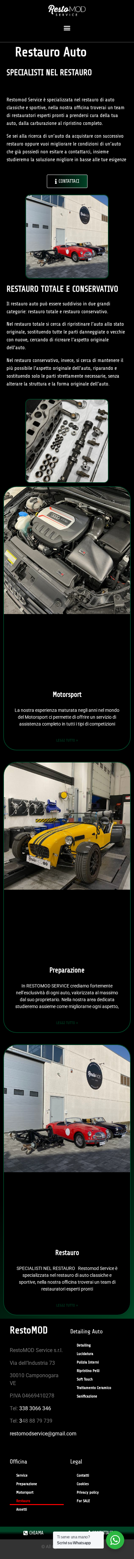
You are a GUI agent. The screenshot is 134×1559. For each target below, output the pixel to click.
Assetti (21, 1509)
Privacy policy (88, 1492)
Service (22, 1475)
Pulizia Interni (88, 1362)
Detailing (84, 1345)
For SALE (83, 1501)
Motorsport (67, 694)
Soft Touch (85, 1379)
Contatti (83, 1475)
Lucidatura (85, 1353)
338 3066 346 (35, 1408)
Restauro (67, 1253)
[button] (67, 28)
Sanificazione (87, 1396)
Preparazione (67, 970)
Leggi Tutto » (67, 740)
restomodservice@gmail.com (43, 1434)
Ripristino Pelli (88, 1370)
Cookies (83, 1484)
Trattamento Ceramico (94, 1387)
